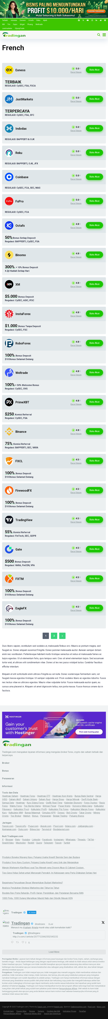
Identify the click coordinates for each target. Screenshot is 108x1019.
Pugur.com (33, 826)
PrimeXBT (22, 402)
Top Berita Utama (32, 806)
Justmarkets (7, 28)
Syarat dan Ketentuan (52, 1014)
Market (27, 816)
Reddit (31, 843)
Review (32, 1011)
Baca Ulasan (76, 72)
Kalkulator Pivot (21, 809)
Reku (38, 20)
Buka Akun (94, 69)
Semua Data (8, 802)
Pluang (30, 24)
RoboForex (23, 343)
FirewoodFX (23, 490)
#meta (35, 927)
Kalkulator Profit (39, 809)
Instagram (59, 839)
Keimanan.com (9, 829)
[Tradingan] (14, 34)
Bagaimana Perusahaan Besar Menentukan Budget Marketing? (32, 882)
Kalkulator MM (16, 812)
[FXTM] (9, 582)
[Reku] (9, 156)
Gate (18, 549)
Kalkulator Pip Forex (58, 809)
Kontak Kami (9, 1011)
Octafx (31, 20)
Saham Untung (30, 799)
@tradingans (40, 924)
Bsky (17, 839)
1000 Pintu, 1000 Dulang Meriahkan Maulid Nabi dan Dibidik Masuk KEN (37, 898)
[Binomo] (9, 258)
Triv (8, 24)
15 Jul (50, 924)
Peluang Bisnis (76, 816)
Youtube (26, 839)
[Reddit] (101, 20)
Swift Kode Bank (89, 799)
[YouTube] (88, 20)
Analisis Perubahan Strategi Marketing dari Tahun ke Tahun (30, 888)
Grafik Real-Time (54, 802)
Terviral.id (46, 829)
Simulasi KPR (49, 812)
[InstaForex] (9, 317)
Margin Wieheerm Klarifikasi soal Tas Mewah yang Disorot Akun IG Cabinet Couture (43, 867)
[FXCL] (9, 464)
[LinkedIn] (96, 20)
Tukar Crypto (85, 812)
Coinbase (21, 177)
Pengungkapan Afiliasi (68, 988)
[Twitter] (83, 20)
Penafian (22, 986)
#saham (27, 927)
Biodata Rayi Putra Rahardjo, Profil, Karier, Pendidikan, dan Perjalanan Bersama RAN (42, 893)
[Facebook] (79, 20)
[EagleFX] (9, 611)
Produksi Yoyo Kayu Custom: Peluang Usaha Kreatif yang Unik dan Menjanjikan (40, 862)
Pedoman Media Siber (32, 1014)
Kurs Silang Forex (35, 802)
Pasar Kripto (64, 806)
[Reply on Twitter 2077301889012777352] (12, 942)
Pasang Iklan (21, 1011)
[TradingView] (9, 523)
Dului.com (23, 829)
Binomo (20, 255)
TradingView (23, 520)
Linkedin (36, 839)
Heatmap (20, 802)
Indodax (14, 20)
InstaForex (23, 314)
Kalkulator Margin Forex (82, 809)
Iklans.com (70, 826)
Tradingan (20, 923)
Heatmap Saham (10, 796)
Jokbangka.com (85, 826)
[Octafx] (9, 229)
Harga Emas (58, 799)
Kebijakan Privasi (69, 1011)
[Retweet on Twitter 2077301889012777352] (18, 942)
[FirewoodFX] (9, 493)
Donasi (61, 812)
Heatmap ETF (43, 796)
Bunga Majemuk (32, 812)
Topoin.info (20, 826)
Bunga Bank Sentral (84, 796)
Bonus (35, 816)
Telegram (48, 843)
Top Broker (16, 816)
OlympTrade (19, 28)
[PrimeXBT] (9, 405)
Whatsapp (71, 839)
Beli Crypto (71, 812)
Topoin (58, 843)
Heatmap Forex (27, 796)
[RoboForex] (9, 346)
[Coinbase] (9, 180)
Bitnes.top (35, 829)
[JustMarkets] (9, 102)
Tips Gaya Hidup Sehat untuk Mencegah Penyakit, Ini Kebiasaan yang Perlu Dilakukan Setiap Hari (49, 873)
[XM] (9, 287)
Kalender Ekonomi (73, 802)
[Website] (105, 20)
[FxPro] (9, 204)
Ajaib (45, 20)
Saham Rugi (44, 799)
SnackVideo (8, 843)
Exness (23, 20)
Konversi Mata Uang (82, 806)
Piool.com (58, 826)
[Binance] (9, 435)
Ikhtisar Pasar (49, 806)
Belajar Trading (60, 816)
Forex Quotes (90, 802)
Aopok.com (45, 826)
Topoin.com (7, 826)
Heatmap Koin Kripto (62, 796)
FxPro (19, 201)
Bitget (22, 24)
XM (3, 24)
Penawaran (45, 816)
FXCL (19, 461)
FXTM (19, 579)
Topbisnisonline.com (78, 1007)
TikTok (90, 839)
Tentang (41, 1011)
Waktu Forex (16, 806)
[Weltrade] (9, 376)
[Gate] (9, 552)
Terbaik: (5, 20)
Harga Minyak (72, 799)
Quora (39, 843)
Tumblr (67, 843)
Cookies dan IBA (53, 1011)
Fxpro (15, 24)
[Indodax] (9, 132)
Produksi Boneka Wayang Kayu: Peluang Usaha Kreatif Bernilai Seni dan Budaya (41, 857)
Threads (81, 839)
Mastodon (21, 843)
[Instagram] (92, 20)
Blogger (9, 839)
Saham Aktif (15, 799)
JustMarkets (24, 99)
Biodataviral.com (61, 829)
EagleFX (21, 608)
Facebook (47, 839)
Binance (20, 431)
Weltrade (39, 24)
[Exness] (9, 73)
